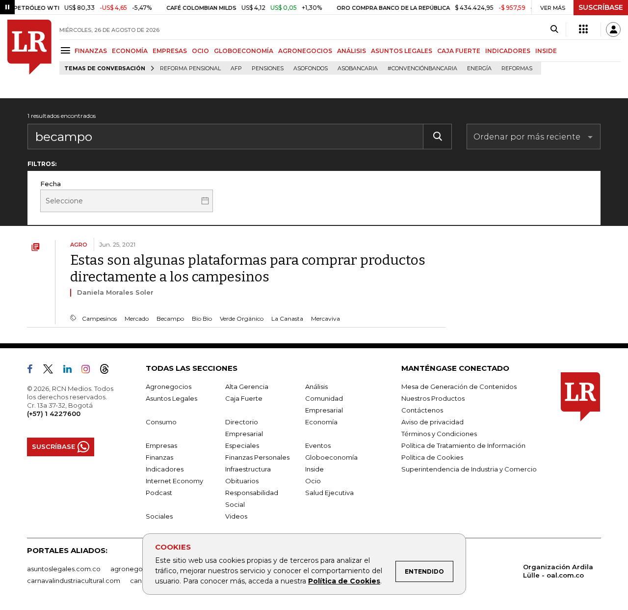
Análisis (316, 386)
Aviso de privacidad (432, 422)
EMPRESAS (170, 51)
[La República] (29, 47)
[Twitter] (52, 371)
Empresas (161, 445)
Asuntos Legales (171, 398)
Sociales (159, 516)
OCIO (200, 51)
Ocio (313, 481)
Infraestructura (248, 469)
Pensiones (268, 68)
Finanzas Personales (257, 457)
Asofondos (310, 68)
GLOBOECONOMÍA (243, 51)
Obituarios (242, 481)
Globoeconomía (331, 457)
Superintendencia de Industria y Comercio (469, 469)
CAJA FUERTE (458, 51)
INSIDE (546, 51)
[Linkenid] (71, 371)
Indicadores (164, 469)
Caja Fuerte (243, 398)
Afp (236, 68)
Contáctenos (422, 410)
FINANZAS (91, 51)
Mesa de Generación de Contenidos (459, 386)
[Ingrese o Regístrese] (613, 29)
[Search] (554, 29)
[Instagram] (89, 371)
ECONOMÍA (130, 51)
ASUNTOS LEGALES (401, 51)
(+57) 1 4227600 (53, 413)
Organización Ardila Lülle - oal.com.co (558, 571)
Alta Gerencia (246, 386)
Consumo (161, 422)
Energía (479, 68)
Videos (236, 516)
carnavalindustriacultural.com (73, 580)
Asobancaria (358, 68)
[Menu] (67, 50)
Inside (314, 469)
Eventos (318, 445)
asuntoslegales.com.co (64, 569)
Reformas (516, 68)
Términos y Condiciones (439, 434)
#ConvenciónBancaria (422, 68)
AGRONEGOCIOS (305, 51)
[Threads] (108, 371)
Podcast (159, 493)
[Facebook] (34, 371)
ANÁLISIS (351, 51)
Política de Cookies (344, 581)
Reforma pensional (190, 68)
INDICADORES (507, 51)
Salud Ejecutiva (329, 493)
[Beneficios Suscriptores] (583, 29)
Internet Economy (174, 481)
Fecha (50, 184)
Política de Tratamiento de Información (463, 445)
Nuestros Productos (433, 398)
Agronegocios (168, 386)
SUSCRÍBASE (600, 7)
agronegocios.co (137, 569)
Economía (321, 422)
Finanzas (159, 457)
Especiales (242, 445)
